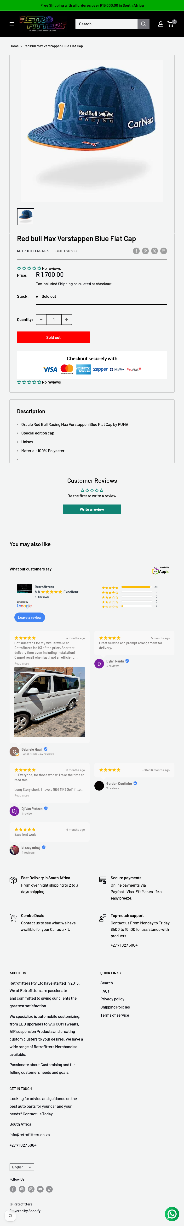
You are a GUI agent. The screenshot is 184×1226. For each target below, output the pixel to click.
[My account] (160, 24)
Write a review (92, 509)
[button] (29, 268)
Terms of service (114, 1015)
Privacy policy (112, 998)
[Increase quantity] (67, 320)
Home (14, 46)
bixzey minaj (31, 848)
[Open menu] (12, 24)
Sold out (53, 337)
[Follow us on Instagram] (31, 1189)
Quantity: (25, 319)
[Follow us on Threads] (22, 1189)
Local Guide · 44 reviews (38, 754)
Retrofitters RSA (33, 251)
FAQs (104, 990)
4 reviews (112, 666)
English (17, 1167)
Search (106, 982)
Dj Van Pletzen (32, 809)
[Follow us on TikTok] (49, 1189)
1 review (27, 813)
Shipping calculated (74, 283)
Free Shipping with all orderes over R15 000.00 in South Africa (92, 5)
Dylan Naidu (115, 661)
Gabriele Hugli (32, 749)
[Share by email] (163, 250)
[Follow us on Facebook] (13, 1189)
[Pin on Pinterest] (145, 250)
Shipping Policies (115, 1006)
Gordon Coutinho (119, 783)
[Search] (144, 24)
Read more (21, 663)
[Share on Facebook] (136, 250)
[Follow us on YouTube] (40, 1189)
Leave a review (29, 617)
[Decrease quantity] (41, 320)
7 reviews (112, 788)
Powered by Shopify (25, 1211)
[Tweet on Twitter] (154, 250)
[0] (170, 24)
